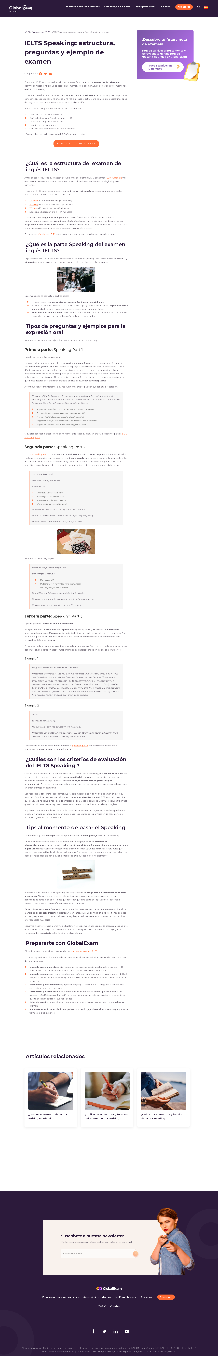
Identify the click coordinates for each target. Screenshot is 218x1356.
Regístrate (166, 1297)
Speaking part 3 (80, 746)
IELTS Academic (114, 178)
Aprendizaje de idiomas (97, 1297)
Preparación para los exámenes (60, 1297)
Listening (34, 201)
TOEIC (102, 1306)
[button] (199, 6)
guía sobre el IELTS (46, 234)
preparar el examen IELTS (84, 951)
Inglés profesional (126, 1297)
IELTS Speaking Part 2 (38, 454)
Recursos (146, 1297)
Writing (33, 208)
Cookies (115, 1306)
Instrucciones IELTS (41, 32)
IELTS (27, 32)
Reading (34, 204)
